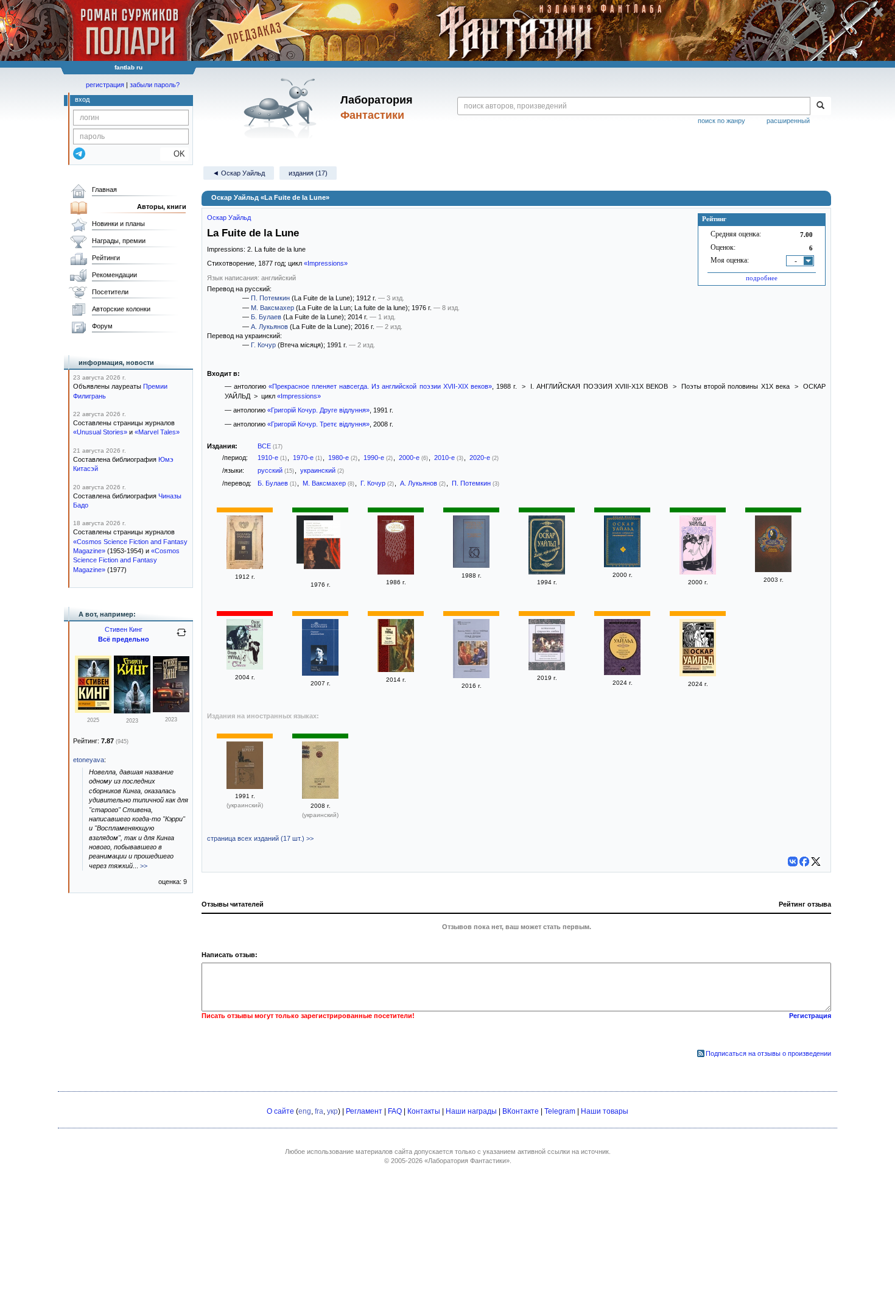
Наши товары (604, 1111)
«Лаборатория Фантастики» (467, 1160)
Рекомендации (114, 274)
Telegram (559, 1111)
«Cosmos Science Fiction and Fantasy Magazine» (126, 560)
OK (174, 153)
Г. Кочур (263, 344)
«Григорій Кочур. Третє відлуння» (318, 424)
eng (304, 1111)
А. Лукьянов (269, 326)
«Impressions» (326, 263)
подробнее (761, 277)
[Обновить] (181, 637)
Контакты (423, 1111)
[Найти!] (820, 106)
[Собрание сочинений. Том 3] (773, 569)
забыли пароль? (155, 84)
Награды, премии (119, 240)
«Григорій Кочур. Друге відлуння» (318, 410)
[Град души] (471, 675)
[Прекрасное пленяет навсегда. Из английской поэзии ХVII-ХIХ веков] (471, 565)
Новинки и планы (118, 223)
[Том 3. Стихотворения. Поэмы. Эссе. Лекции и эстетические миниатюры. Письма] (697, 572)
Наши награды (471, 1111)
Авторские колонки (121, 309)
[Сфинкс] (395, 669)
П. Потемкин (270, 298)
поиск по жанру (721, 120)
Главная (104, 189)
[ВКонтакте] (793, 861)
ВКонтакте (520, 1111)
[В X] (816, 861)
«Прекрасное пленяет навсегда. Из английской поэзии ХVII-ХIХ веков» (380, 386)
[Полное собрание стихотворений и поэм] (622, 564)
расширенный (788, 120)
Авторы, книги (161, 206)
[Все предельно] (93, 710)
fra (319, 1111)
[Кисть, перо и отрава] (546, 572)
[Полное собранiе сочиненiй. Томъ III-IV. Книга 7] (244, 566)
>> (143, 865)
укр (332, 1111)
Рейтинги (106, 257)
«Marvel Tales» (157, 432)
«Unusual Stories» (100, 432)
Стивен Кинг (123, 629)
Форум (102, 326)
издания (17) (308, 173)
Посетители (110, 291)
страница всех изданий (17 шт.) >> (260, 838)
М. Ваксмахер (272, 307)
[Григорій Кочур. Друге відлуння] (244, 786)
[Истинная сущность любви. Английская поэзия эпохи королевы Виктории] (546, 667)
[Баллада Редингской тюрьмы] (622, 672)
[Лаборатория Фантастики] (282, 107)
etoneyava (88, 759)
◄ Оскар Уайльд (238, 173)
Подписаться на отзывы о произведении (768, 1053)
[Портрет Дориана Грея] (320, 673)
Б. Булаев (266, 316)
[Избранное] (395, 572)
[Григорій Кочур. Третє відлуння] (320, 796)
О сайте (280, 1111)
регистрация (105, 84)
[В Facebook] (804, 861)
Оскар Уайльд (229, 217)
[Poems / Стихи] (244, 667)
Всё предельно (123, 639)
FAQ (395, 1111)
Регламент (364, 1111)
